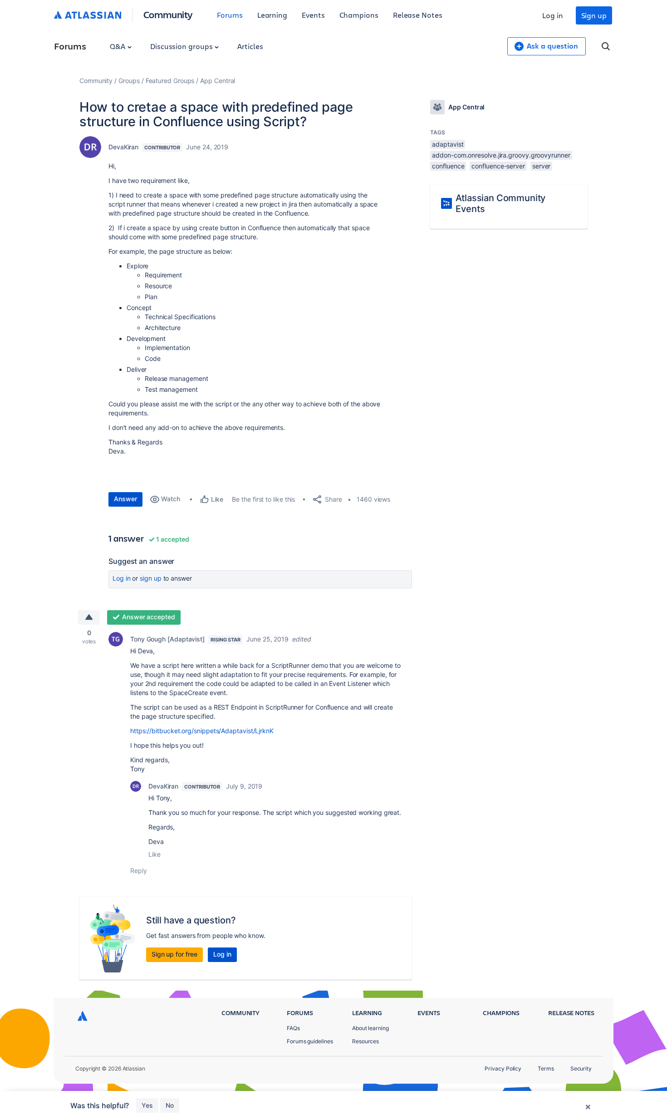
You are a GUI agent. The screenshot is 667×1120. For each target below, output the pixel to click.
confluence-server (498, 166)
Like (154, 854)
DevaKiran (123, 147)
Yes (147, 1105)
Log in (552, 15)
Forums (230, 15)
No (170, 1105)
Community (168, 14)
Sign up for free (174, 954)
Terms (546, 1068)
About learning (370, 1028)
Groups (129, 80)
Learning (272, 15)
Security (581, 1068)
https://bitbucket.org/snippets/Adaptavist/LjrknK (202, 731)
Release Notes (417, 15)
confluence (448, 166)
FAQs (293, 1028)
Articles (250, 46)
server (541, 166)
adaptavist (447, 144)
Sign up (594, 15)
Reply (138, 870)
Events (313, 15)
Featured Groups (170, 80)
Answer (125, 499)
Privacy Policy (503, 1068)
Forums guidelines (310, 1041)
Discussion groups (182, 46)
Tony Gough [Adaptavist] (167, 639)
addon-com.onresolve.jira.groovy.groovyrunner (501, 155)
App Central (217, 80)
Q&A (118, 46)
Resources (365, 1041)
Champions (358, 15)
